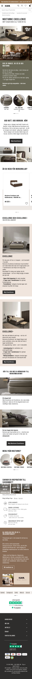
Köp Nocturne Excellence (16, 443)
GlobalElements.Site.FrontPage (8, 13)
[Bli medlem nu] (16, 579)
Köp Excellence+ (9, 362)
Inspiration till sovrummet (22, 13)
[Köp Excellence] (16, 239)
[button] (26, 203)
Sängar (16, 498)
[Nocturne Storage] (19, 461)
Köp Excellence (16, 141)
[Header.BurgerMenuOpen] (2, 6)
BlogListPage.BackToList (9, 494)
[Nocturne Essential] (6, 461)
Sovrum (21, 498)
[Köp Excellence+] (16, 315)
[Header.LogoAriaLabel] (7, 6)
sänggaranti (6, 436)
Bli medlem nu (8, 567)
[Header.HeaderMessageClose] (30, 2)
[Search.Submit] (18, 6)
